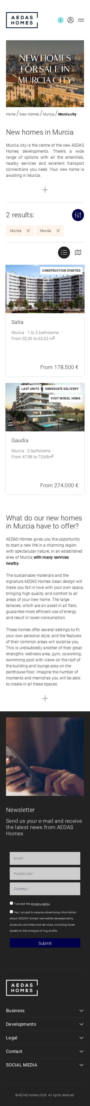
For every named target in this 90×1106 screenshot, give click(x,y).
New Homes (29, 114)
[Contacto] (61, 20)
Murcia (48, 114)
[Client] (69, 20)
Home (11, 114)
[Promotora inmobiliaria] (22, 20)
